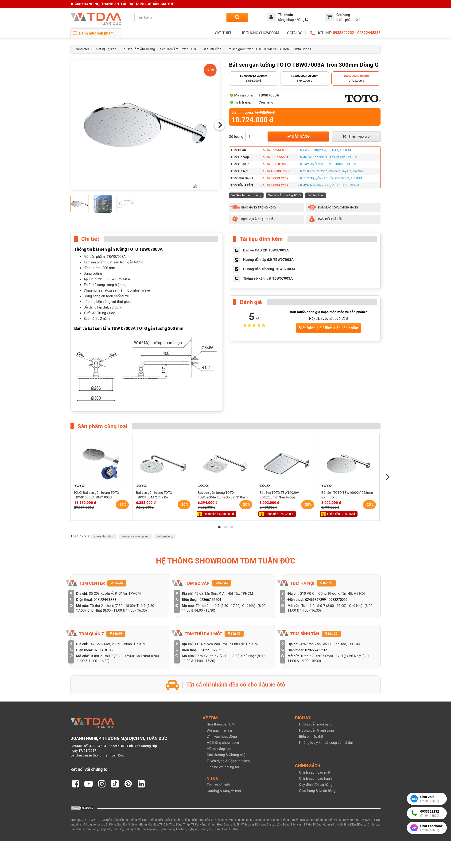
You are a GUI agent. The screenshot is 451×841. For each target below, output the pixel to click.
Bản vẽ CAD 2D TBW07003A (266, 250)
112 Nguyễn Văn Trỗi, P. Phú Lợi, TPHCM (332, 178)
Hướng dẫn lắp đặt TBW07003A (268, 260)
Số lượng (236, 137)
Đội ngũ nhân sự (219, 730)
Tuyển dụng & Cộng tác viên (228, 761)
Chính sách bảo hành (315, 778)
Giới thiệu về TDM (221, 724)
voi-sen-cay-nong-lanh (135, 536)
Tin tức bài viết (218, 785)
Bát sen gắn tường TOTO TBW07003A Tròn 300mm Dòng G (269, 49)
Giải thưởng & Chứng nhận (227, 755)
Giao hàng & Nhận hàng (317, 791)
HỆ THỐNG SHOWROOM (260, 33)
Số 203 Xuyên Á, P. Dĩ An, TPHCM (327, 150)
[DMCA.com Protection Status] (82, 808)
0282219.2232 (277, 178)
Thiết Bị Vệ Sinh (105, 49)
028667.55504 (277, 157)
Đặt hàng (300, 136)
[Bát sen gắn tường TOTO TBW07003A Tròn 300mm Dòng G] (145, 125)
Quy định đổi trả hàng (315, 785)
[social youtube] (88, 784)
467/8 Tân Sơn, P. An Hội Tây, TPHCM (330, 157)
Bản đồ (118, 583)
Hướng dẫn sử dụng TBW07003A (269, 269)
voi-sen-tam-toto (103, 536)
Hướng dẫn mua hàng (315, 724)
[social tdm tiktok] (115, 784)
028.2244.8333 (278, 150)
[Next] (219, 125)
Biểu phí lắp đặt (311, 736)
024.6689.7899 (278, 171)
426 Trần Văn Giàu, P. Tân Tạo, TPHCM (331, 185)
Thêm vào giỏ (358, 136)
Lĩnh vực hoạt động (222, 736)
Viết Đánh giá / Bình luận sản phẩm (328, 328)
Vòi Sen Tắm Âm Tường (138, 49)
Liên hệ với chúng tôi (223, 767)
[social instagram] (102, 784)
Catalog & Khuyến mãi (224, 791)
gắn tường (135, 262)
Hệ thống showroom (223, 743)
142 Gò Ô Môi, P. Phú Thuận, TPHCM (329, 164)
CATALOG (294, 33)
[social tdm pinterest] (128, 784)
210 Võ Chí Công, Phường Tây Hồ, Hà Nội (333, 171)
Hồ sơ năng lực (219, 749)
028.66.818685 (278, 164)
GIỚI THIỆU (224, 33)
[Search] (237, 17)
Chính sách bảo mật (314, 772)
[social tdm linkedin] (141, 784)
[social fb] (75, 784)
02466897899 (315, 600)
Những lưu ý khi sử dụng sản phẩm (326, 743)
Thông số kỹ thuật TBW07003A (268, 278)
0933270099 (338, 600)
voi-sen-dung (165, 536)
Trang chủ (81, 49)
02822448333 (369, 33)
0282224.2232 (277, 185)
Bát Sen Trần (212, 49)
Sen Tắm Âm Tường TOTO (179, 49)
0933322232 (343, 33)
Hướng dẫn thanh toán (316, 730)
